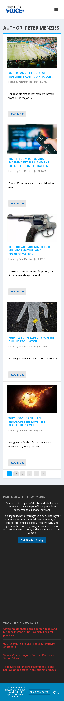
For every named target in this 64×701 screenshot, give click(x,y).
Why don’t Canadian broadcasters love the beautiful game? (26, 421)
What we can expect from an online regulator (31, 339)
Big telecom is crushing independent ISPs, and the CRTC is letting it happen (28, 162)
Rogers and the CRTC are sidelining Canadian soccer (30, 74)
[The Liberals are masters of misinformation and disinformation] (32, 228)
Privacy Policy (56, 692)
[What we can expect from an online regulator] (32, 317)
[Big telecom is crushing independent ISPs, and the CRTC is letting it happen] (32, 139)
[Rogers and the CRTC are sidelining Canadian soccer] (32, 52)
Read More (17, 114)
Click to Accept (39, 692)
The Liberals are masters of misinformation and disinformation (30, 250)
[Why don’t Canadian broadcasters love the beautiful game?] (32, 399)
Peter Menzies (25, 81)
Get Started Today (32, 540)
